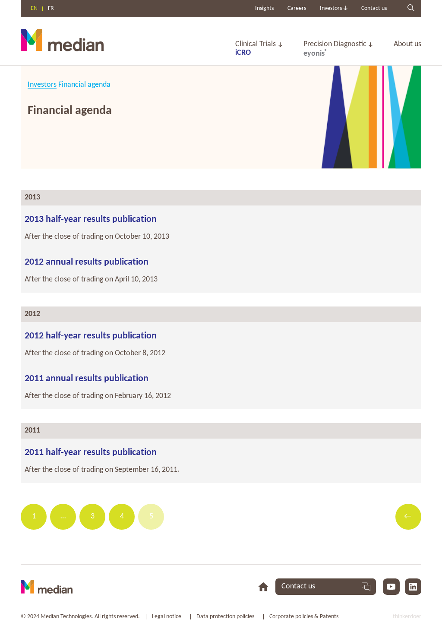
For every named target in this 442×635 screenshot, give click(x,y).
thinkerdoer (407, 616)
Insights (264, 8)
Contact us (374, 8)
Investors (42, 85)
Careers (296, 8)
